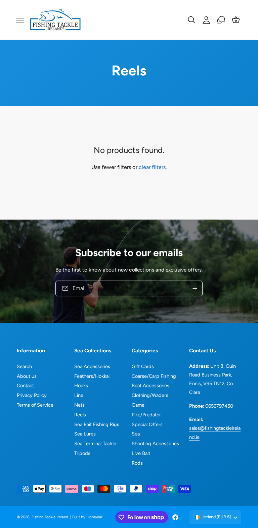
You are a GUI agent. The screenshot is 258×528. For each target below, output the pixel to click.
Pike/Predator (146, 415)
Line (78, 395)
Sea (136, 434)
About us (27, 376)
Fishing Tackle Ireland (50, 517)
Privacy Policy (32, 395)
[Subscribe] (194, 288)
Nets (79, 405)
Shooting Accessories (155, 444)
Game (138, 405)
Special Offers (147, 424)
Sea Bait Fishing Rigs (96, 424)
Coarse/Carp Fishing (154, 376)
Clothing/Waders (150, 395)
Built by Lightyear (87, 517)
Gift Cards (143, 366)
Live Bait (141, 453)
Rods (137, 463)
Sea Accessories (92, 366)
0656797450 (219, 406)
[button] (20, 20)
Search (24, 366)
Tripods (82, 453)
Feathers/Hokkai (92, 376)
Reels (80, 415)
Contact (25, 386)
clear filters (152, 167)
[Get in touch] (221, 19)
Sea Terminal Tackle (95, 444)
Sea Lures (85, 434)
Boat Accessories (150, 386)
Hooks (81, 386)
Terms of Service (35, 405)
